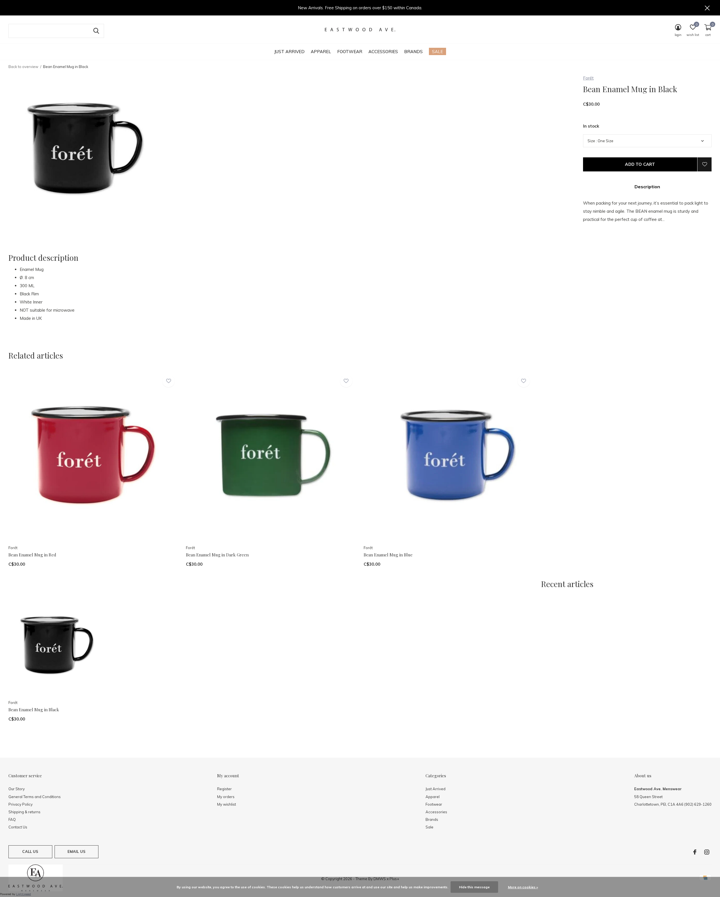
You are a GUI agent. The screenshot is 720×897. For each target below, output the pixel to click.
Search (96, 31)
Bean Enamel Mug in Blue (388, 555)
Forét (588, 78)
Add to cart (640, 164)
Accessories (383, 51)
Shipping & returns (24, 812)
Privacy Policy (20, 804)
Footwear (349, 51)
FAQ (12, 819)
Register (224, 789)
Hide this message (474, 887)
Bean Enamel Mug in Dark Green (217, 555)
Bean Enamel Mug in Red (32, 555)
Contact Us (17, 827)
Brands (413, 51)
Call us (30, 851)
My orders (226, 796)
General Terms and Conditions (34, 796)
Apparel (321, 51)
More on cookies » (523, 887)
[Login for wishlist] (705, 164)
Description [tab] (647, 186)
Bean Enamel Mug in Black (33, 709)
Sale (437, 51)
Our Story (16, 789)
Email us (77, 851)
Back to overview (23, 66)
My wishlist (226, 804)
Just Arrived (289, 51)
